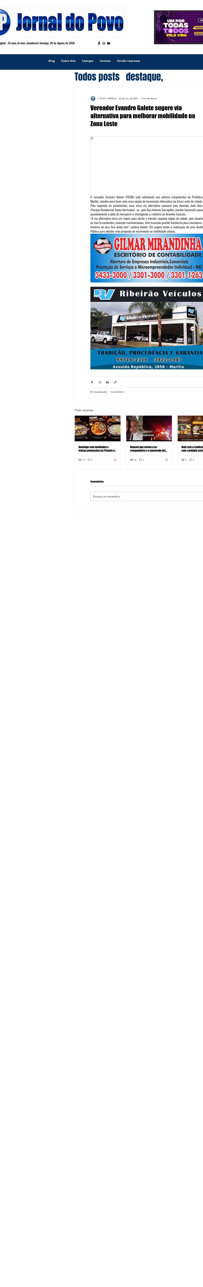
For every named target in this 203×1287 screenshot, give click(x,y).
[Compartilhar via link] (115, 382)
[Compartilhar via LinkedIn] (107, 382)
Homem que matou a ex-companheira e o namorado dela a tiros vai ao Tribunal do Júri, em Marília (148, 448)
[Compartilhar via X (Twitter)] (99, 382)
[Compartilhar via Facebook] (91, 382)
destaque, (144, 77)
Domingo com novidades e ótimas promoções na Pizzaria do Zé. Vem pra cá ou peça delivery (97, 448)
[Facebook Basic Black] (99, 43)
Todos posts (97, 77)
